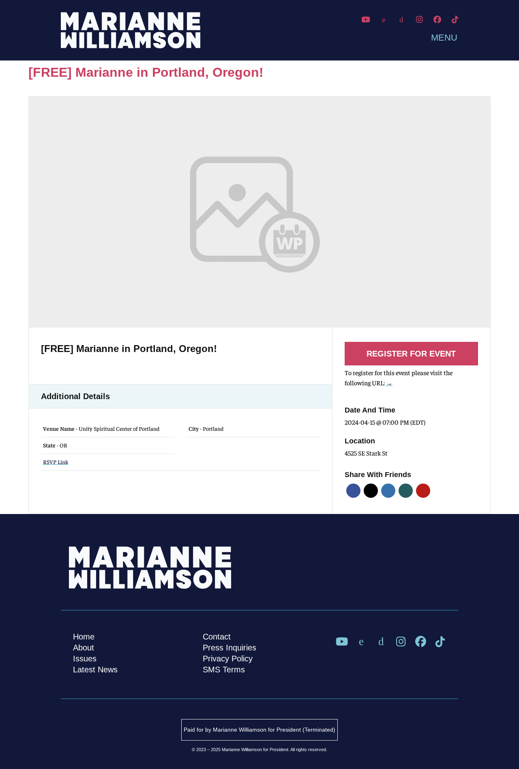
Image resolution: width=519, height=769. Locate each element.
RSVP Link (55, 461)
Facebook (353, 491)
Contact (217, 636)
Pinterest (423, 491)
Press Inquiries (229, 647)
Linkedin (388, 491)
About (83, 647)
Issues (85, 658)
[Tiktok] (455, 19)
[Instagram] (419, 19)
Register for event (411, 353)
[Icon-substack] (401, 19)
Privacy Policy (228, 658)
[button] (436, 37)
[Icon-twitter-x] (383, 19)
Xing (406, 491)
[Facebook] (437, 19)
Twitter (371, 491)
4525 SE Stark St (366, 453)
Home (83, 636)
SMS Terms (224, 669)
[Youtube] (366, 19)
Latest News (95, 669)
